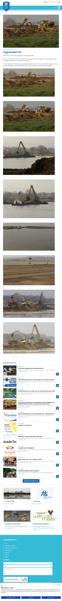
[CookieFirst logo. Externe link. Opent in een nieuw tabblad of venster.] (1, 586)
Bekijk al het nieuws (30, 481)
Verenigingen (8, 550)
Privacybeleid (58, 584)
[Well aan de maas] (6, 7)
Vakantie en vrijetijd (10, 545)
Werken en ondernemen (11, 548)
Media (6, 557)
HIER (30, 65)
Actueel (7, 552)
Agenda (7, 554)
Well (6, 543)
